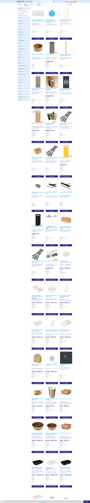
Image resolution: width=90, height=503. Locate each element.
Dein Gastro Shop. (29, 1)
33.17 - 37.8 (35, 303)
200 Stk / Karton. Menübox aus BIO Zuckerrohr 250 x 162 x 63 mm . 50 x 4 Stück (37, 334)
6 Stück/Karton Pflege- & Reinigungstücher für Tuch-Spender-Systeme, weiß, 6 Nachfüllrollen (37, 24)
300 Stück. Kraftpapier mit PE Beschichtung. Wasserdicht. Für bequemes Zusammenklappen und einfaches (66, 402)
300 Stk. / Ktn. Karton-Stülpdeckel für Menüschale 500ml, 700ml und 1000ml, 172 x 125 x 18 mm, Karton (65, 230)
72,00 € (48, 61)
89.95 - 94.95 (36, 440)
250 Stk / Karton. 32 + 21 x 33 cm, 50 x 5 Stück (52, 369)
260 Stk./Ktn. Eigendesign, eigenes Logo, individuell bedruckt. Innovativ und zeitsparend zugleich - (38, 92)
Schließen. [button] (86, 501)
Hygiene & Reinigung (38, 5)
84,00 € (48, 268)
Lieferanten (67, 1)
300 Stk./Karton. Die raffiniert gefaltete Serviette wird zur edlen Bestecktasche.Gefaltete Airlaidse (51, 265)
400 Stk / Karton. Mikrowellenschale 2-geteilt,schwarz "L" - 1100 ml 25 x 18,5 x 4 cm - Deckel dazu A (66, 471)
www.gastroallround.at (35, 31)
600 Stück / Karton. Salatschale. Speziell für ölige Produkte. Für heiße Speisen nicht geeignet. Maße (38, 402)
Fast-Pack (33, 204)
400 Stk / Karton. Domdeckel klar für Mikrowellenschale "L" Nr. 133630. (51, 472)
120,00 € (48, 96)
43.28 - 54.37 (36, 337)
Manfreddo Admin (62, 134)
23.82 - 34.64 (64, 268)
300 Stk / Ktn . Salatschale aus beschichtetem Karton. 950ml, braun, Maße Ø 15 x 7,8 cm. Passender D (38, 58)
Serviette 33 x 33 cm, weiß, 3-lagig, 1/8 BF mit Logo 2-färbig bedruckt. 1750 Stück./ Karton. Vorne (52, 230)
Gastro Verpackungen (26, 5)
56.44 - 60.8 (63, 303)
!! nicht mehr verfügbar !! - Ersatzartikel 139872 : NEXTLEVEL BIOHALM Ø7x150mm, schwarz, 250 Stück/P (65, 127)
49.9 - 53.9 (63, 440)
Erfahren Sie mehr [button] (42, 502)
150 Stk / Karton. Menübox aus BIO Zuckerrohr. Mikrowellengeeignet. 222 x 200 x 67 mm (51, 299)
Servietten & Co (20, 4)
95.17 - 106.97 (50, 475)
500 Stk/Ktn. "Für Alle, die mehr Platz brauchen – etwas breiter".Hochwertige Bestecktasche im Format (51, 92)
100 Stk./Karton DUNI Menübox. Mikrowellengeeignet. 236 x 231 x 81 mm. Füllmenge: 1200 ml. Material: (38, 299)
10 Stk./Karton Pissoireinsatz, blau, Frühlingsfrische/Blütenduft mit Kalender (52, 24)
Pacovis (33, 65)
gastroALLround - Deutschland (36, 100)
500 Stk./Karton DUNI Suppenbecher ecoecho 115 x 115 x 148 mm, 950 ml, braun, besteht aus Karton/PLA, (51, 402)
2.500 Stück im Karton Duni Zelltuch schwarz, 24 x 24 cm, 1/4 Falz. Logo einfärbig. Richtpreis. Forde (65, 368)
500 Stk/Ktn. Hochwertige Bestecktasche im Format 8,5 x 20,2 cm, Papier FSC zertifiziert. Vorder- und (52, 58)
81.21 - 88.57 (50, 440)
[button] (38, 39)
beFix (32, 410)
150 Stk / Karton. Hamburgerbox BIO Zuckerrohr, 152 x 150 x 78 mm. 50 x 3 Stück (65, 265)
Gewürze (32, 4)
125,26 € (48, 406)
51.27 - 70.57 (50, 371)
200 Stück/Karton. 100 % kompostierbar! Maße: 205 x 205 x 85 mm (52, 334)
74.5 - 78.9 (63, 406)
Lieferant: (33, 30)
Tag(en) (33, 34)
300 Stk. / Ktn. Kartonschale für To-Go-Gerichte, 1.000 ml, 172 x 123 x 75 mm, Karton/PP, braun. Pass (37, 161)
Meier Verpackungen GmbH (64, 237)
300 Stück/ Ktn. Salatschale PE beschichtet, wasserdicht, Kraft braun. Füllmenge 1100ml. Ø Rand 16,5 (51, 437)
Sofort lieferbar (34, 206)
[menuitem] (70, 4)
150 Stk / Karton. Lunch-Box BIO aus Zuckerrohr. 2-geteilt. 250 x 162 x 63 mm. (66, 334)
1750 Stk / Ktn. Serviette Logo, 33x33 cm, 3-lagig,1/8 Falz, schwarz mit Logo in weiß (66, 93)
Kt (66, 173)
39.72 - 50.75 (50, 303)
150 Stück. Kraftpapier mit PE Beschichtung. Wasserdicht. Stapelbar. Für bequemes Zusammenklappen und (66, 437)
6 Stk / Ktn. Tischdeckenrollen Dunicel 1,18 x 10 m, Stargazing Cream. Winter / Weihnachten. (66, 58)
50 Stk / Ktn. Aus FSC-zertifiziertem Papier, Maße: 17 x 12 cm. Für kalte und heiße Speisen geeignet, (37, 196)
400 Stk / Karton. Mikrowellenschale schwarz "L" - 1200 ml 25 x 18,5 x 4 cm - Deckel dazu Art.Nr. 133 (38, 471)
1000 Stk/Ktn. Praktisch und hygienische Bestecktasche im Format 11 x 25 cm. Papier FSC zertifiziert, (52, 127)
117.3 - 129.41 (36, 475)
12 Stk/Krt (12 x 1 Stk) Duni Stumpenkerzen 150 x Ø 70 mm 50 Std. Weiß (65, 24)
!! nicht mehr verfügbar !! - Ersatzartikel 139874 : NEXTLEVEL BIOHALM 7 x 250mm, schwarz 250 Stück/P (51, 161)
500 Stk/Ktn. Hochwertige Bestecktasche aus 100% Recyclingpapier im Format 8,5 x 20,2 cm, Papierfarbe (38, 127)
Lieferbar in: (33, 32)
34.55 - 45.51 (64, 337)
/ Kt (52, 61)
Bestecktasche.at (48, 65)
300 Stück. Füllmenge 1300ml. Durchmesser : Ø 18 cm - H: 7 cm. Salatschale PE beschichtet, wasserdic (37, 437)
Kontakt (71, 1)
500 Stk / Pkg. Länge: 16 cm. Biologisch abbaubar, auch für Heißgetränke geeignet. (52, 197)
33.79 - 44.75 (36, 371)
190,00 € (48, 130)
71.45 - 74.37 (36, 406)
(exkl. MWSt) (47, 63)
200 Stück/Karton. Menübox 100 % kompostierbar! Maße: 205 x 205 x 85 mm (66, 300)
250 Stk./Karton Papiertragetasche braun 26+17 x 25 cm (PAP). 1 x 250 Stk (38, 369)
